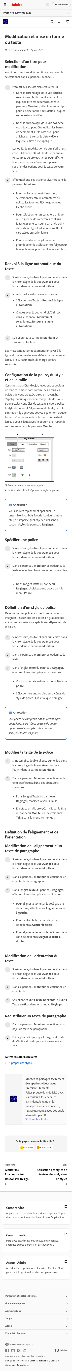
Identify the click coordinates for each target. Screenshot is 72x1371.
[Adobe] (17, 4)
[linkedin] (24, 1350)
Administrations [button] (13, 1311)
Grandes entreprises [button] (15, 1303)
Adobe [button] (8, 1325)
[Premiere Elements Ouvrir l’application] (67, 21)
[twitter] (18, 1350)
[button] (48, 4)
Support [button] (9, 1318)
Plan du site (10, 1365)
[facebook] (7, 1350)
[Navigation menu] (5, 4)
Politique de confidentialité (16, 1361)
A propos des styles (20, 1063)
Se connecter (61, 4)
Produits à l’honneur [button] (15, 1333)
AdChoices (24, 1365)
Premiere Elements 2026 (17, 12)
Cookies (54, 1361)
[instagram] (13, 1350)
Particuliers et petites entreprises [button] (21, 1295)
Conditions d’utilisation (39, 1361)
